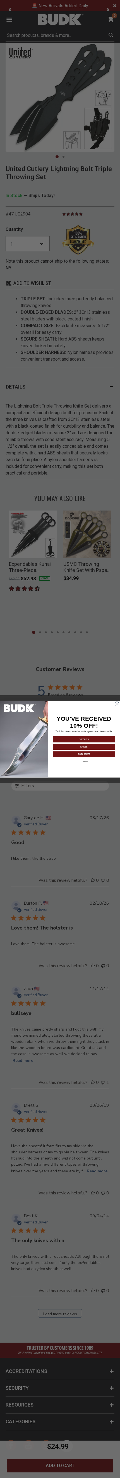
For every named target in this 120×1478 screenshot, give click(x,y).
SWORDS (84, 739)
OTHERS (84, 761)
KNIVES (84, 747)
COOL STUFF (84, 754)
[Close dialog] (117, 703)
